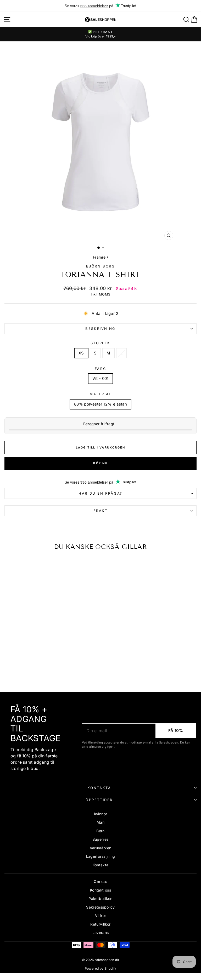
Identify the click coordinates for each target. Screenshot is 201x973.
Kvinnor (100, 814)
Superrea (100, 839)
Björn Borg (100, 266)
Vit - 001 (100, 378)
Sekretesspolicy (100, 907)
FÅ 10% (175, 730)
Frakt (100, 511)
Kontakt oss (100, 890)
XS (81, 353)
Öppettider (99, 800)
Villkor (100, 915)
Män (100, 822)
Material (100, 394)
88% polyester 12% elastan (100, 404)
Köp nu (100, 463)
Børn (100, 831)
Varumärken (100, 848)
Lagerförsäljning (100, 856)
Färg (100, 369)
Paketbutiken (100, 898)
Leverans (100, 932)
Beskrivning (100, 328)
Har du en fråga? (100, 493)
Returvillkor (100, 924)
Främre (99, 257)
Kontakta (99, 788)
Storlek (100, 343)
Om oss (100, 881)
